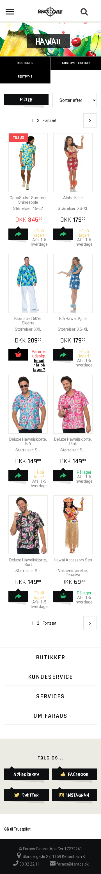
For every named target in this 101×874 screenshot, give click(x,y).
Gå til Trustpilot (17, 829)
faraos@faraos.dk (72, 864)
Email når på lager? (39, 365)
